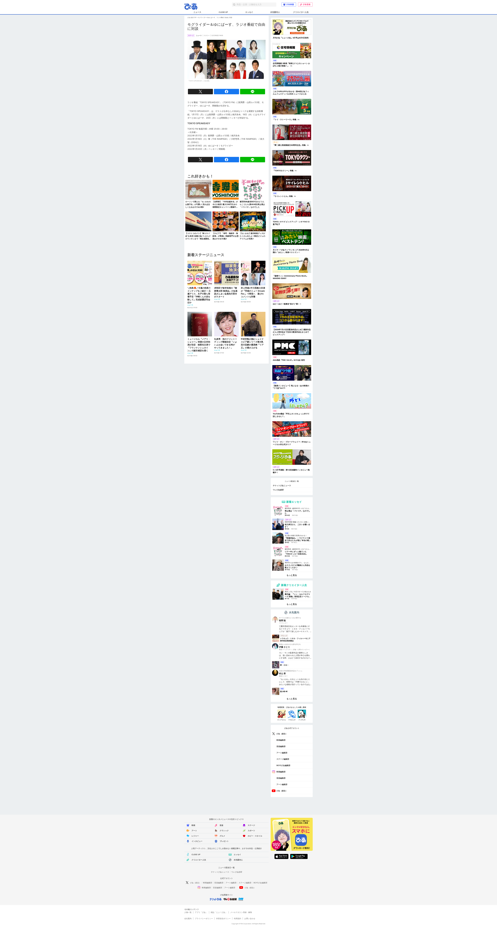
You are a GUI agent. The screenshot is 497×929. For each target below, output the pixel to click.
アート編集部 (281, 752)
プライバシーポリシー (204, 918)
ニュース (197, 12)
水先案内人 (275, 12)
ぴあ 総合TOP (191, 17)
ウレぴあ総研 (278, 489)
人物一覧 (188, 912)
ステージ (251, 825)
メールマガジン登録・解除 (241, 912)
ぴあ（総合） (281, 733)
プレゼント (224, 841)
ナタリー (207, 35)
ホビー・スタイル (255, 836)
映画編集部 (281, 740)
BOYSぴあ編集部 (283, 765)
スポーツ (251, 830)
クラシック (224, 830)
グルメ (222, 836)
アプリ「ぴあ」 (201, 912)
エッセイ (249, 12)
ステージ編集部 (282, 759)
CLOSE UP (223, 12)
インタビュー (197, 841)
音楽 (221, 825)
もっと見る (292, 575)
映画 (193, 825)
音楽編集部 (281, 746)
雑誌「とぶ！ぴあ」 (219, 912)
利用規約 (237, 918)
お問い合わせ (249, 918)
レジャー (195, 836)
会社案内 (188, 918)
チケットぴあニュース (282, 485)
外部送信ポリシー (223, 918)
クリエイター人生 (301, 12)
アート (194, 830)
